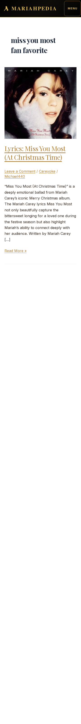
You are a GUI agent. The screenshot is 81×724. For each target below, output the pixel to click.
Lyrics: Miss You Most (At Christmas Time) (34, 153)
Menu (72, 8)
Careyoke (47, 171)
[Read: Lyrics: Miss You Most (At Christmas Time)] (40, 102)
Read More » (15, 251)
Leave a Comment (19, 171)
